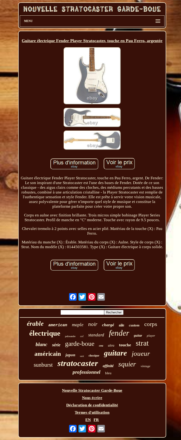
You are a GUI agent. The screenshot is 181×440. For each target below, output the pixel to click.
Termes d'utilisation (92, 412)
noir (92, 324)
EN (88, 420)
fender (119, 333)
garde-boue (79, 343)
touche (125, 345)
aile (121, 325)
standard (96, 334)
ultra (111, 345)
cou (101, 345)
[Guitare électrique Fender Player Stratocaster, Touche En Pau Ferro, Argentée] (92, 76)
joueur (141, 353)
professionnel (86, 372)
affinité (108, 366)
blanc (41, 344)
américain (47, 353)
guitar (138, 335)
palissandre (70, 336)
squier (127, 364)
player (151, 335)
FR (96, 420)
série (56, 344)
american (57, 325)
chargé (108, 324)
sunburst (43, 365)
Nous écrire (92, 398)
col (81, 336)
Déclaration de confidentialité (92, 405)
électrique (44, 333)
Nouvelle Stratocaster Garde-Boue (92, 390)
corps (150, 324)
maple (77, 324)
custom (134, 325)
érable (35, 323)
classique (94, 355)
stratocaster (78, 363)
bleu (108, 373)
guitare (115, 353)
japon (70, 355)
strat (142, 343)
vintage (145, 366)
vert (82, 356)
